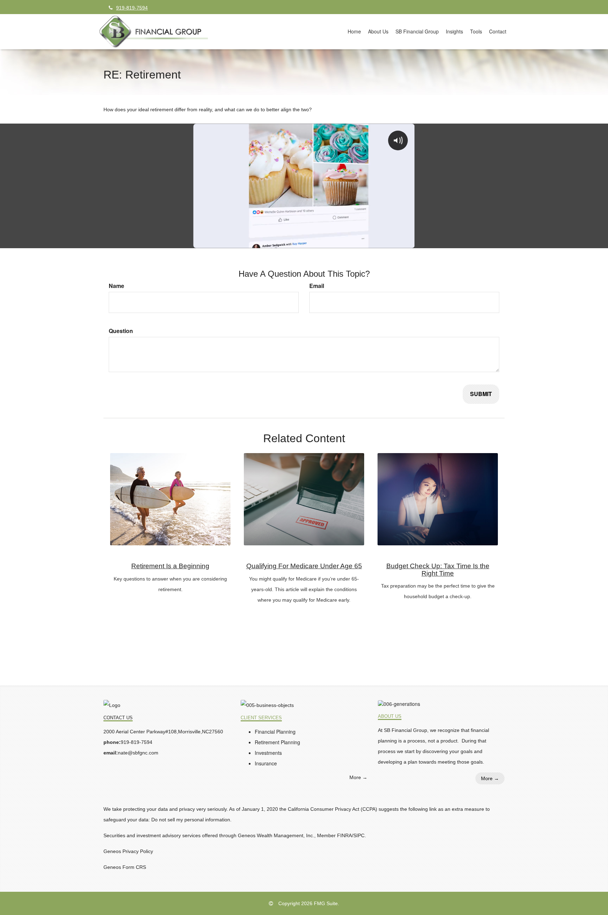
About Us (389, 716)
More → (358, 777)
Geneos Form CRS (124, 867)
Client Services (261, 717)
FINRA (344, 835)
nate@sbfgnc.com (138, 753)
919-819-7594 (132, 8)
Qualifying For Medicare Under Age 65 (304, 566)
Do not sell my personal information (190, 819)
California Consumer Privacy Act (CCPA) (332, 809)
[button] (378, 31)
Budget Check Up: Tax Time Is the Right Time (437, 569)
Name (116, 286)
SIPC (359, 835)
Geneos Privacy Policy (128, 851)
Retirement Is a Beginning (170, 566)
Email (316, 286)
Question (121, 331)
